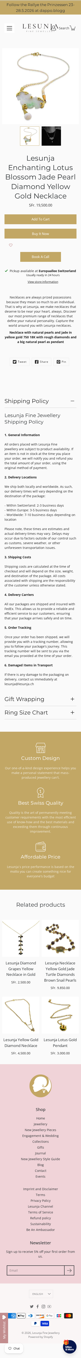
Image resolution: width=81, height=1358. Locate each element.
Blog (40, 1165)
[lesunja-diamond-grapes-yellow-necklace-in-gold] (20, 938)
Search (64, 28)
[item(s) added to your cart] (72, 28)
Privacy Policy (41, 1200)
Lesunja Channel (40, 1206)
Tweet (22, 362)
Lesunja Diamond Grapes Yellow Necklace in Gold (21, 968)
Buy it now (40, 233)
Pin (64, 362)
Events (40, 1176)
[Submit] (69, 1270)
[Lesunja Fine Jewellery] (40, 28)
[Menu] (9, 28)
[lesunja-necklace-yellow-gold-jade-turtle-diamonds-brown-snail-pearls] (60, 938)
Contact (40, 1170)
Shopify (48, 1337)
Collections (40, 1141)
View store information (43, 282)
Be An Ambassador (40, 1230)
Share (44, 362)
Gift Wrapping (24, 699)
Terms (40, 1195)
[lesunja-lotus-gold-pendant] (60, 1015)
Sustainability (40, 1224)
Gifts (40, 1147)
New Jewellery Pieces (40, 1130)
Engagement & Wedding (40, 1136)
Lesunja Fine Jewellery (46, 1333)
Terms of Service (40, 1212)
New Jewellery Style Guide (40, 1159)
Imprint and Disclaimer (40, 1189)
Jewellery (40, 1124)
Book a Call (40, 256)
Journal (40, 1153)
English (37, 1294)
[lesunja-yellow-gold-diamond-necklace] (20, 1015)
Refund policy (40, 1218)
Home (40, 1118)
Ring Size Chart (26, 712)
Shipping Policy (26, 401)
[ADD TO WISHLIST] (10, 245)
